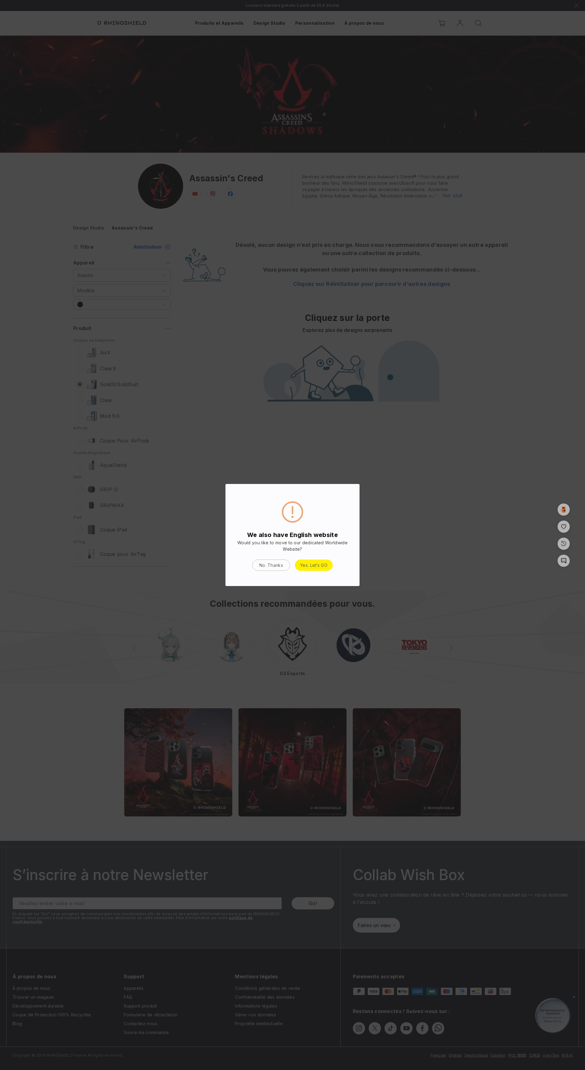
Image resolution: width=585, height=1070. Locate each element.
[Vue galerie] (564, 509)
